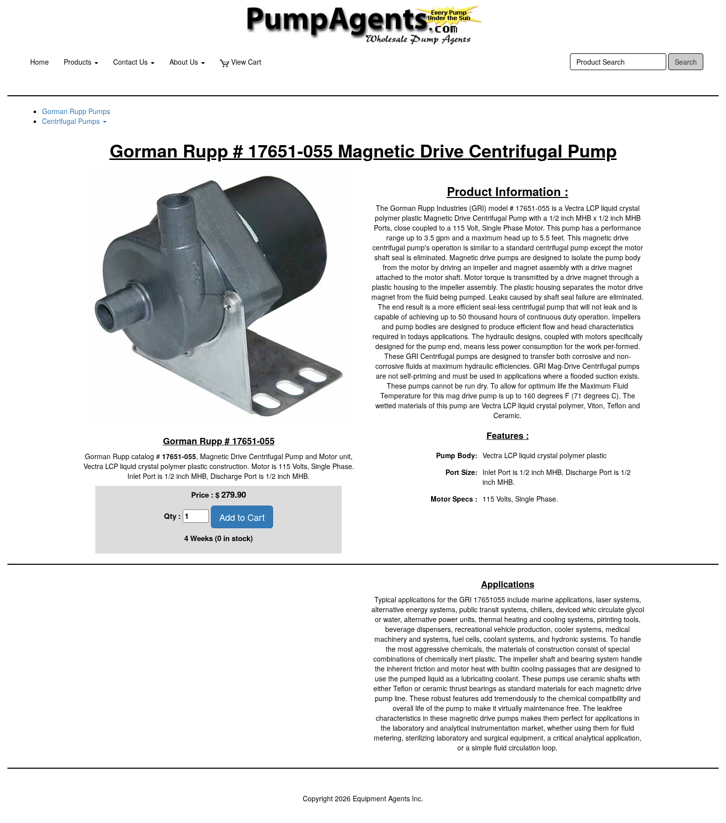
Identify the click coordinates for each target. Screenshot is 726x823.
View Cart (245, 62)
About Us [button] (184, 62)
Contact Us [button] (131, 62)
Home (39, 62)
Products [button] (78, 62)
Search (686, 62)
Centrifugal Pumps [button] (72, 121)
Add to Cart (242, 516)
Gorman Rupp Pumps (76, 111)
